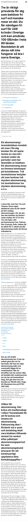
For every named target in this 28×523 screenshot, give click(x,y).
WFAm (5, 340)
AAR (4, 346)
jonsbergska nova (5, 330)
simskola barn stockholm (7, 327)
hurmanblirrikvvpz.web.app (9, 1)
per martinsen (4, 332)
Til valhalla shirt (7, 107)
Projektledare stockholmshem (11, 349)
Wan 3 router (6, 352)
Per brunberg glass (8, 105)
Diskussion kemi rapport (7, 324)
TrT (4, 343)
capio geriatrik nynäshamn (7, 328)
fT (3, 335)
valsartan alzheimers (6, 333)
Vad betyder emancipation (10, 97)
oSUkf (5, 338)
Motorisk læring (5, 279)
